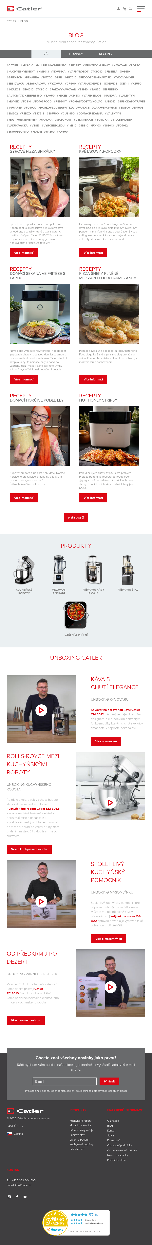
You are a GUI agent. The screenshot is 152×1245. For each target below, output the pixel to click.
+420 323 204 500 (24, 1180)
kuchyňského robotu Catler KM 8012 (33, 808)
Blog (110, 1125)
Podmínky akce (116, 1160)
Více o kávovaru (106, 741)
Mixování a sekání (80, 1125)
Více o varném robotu (25, 1020)
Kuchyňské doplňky (82, 1144)
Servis (110, 1135)
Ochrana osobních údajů (122, 1150)
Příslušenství (77, 1149)
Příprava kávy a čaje (81, 1130)
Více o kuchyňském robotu (29, 849)
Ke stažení (113, 1140)
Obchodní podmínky (119, 1145)
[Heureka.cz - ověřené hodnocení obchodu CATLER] (76, 1222)
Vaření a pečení (79, 1139)
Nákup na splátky (117, 1155)
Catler (11, 21)
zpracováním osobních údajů (109, 1091)
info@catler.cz (23, 1185)
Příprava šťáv (77, 1135)
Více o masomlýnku (108, 939)
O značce (113, 1120)
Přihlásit (109, 1081)
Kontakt (111, 1130)
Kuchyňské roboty (80, 1120)
